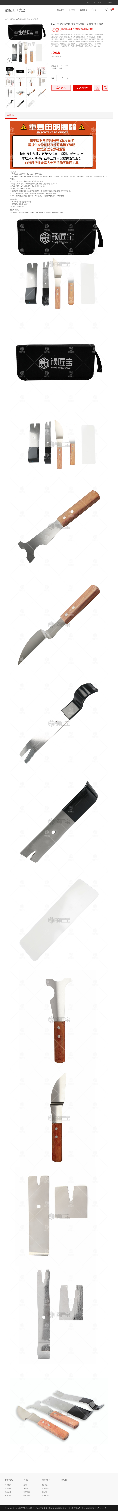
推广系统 (27, 1492)
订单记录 (45, 1488)
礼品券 (26, 1488)
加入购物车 (82, 87)
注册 (93, 2)
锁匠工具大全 (15, 10)
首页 (6, 19)
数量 (53, 78)
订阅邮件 (45, 1495)
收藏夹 (100, 2)
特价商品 (27, 1495)
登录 (88, 2)
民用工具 (72, 10)
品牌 (25, 1485)
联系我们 (8, 1485)
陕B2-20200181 (88, 1508)
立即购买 (61, 87)
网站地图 (8, 1495)
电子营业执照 (101, 1508)
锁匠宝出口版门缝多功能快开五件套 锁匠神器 (24, 19)
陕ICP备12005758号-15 (57, 1508)
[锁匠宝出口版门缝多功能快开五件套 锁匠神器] (26, 44)
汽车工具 (83, 10)
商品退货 (8, 1492)
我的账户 (45, 1485)
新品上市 (60, 10)
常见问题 (8, 1488)
